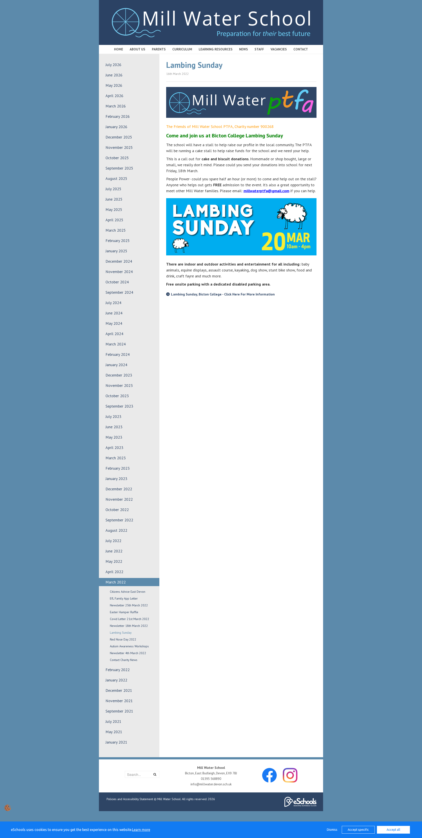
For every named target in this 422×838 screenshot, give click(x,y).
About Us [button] (137, 49)
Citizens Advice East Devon (127, 592)
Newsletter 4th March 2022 (128, 653)
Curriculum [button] (182, 49)
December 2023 (119, 375)
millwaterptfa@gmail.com (266, 190)
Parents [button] (159, 49)
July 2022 (113, 540)
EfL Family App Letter (124, 598)
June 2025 (114, 199)
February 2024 (118, 354)
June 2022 (114, 551)
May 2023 (114, 437)
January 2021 (116, 742)
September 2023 (119, 406)
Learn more (141, 830)
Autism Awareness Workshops (129, 646)
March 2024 (116, 344)
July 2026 (113, 64)
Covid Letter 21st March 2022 (129, 619)
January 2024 (116, 364)
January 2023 (116, 478)
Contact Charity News (123, 660)
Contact (300, 49)
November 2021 (119, 700)
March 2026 (116, 106)
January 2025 (116, 250)
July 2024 (113, 302)
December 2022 (119, 488)
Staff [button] (259, 49)
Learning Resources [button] (216, 49)
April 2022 (114, 571)
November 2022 (119, 499)
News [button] (243, 49)
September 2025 (119, 168)
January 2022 (116, 680)
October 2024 (117, 281)
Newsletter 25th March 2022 (129, 605)
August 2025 (116, 178)
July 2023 (113, 416)
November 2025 (119, 147)
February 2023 (118, 468)
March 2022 (116, 582)
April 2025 (114, 219)
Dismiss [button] (332, 829)
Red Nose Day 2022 (123, 639)
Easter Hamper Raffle (124, 612)
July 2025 (113, 188)
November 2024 (119, 271)
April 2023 (114, 447)
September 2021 (119, 711)
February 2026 (118, 116)
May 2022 (114, 561)
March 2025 (116, 230)
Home (118, 49)
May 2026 (114, 85)
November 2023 (119, 385)
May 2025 (114, 209)
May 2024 (114, 323)
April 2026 (114, 95)
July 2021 (113, 721)
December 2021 (119, 690)
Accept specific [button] (358, 829)
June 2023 (114, 426)
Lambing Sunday (121, 633)
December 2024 (119, 261)
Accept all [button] (393, 829)
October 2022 (117, 509)
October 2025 (117, 157)
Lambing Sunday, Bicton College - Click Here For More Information (223, 294)
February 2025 (118, 240)
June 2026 (114, 75)
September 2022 (119, 519)
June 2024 (114, 313)
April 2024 (114, 333)
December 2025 (119, 137)
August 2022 (116, 530)
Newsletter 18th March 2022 (129, 626)
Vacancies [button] (279, 49)
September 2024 (119, 292)
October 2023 (117, 395)
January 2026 (116, 126)
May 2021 (114, 731)
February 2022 (118, 669)
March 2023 (116, 457)
